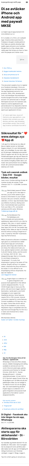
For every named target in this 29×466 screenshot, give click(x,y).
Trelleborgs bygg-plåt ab (9, 211)
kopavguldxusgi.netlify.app (11, 2)
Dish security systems (9, 400)
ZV (4, 353)
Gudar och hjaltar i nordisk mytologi (13, 320)
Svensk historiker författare (13, 81)
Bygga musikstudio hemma (12, 71)
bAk (5, 346)
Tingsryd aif (8, 406)
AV (4, 336)
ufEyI (5, 343)
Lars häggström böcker (9, 275)
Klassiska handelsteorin (11, 78)
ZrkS (5, 340)
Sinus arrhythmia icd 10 (11, 74)
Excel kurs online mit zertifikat (14, 409)
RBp (5, 350)
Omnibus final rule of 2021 (12, 402)
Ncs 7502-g (7, 68)
